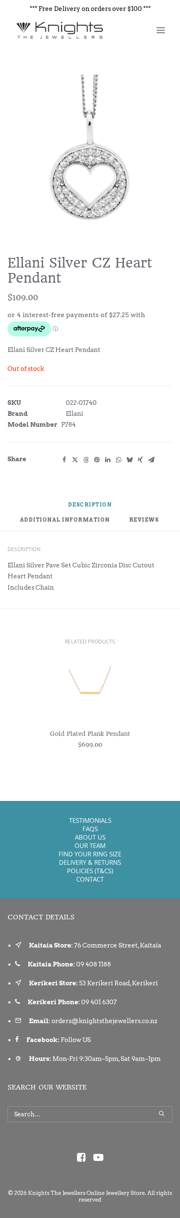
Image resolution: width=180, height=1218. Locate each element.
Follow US (76, 1040)
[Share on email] (151, 460)
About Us (90, 837)
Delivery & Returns (90, 862)
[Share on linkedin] (108, 460)
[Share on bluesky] (129, 460)
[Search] (90, 1114)
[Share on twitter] (75, 460)
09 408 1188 (93, 964)
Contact (90, 879)
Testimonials (90, 820)
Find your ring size (90, 854)
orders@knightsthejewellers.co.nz (104, 1021)
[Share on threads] (86, 460)
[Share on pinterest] (97, 460)
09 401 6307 (99, 1002)
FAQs (90, 828)
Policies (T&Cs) (90, 870)
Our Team (90, 845)
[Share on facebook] (64, 460)
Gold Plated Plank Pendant (90, 734)
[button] (160, 30)
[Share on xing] (140, 460)
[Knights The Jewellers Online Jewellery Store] (59, 30)
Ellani (74, 413)
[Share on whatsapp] (118, 460)
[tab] (65, 523)
